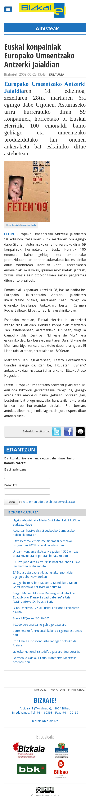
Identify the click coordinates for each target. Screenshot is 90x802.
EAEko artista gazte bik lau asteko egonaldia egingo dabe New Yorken (43, 574)
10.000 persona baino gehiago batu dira (40, 625)
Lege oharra (57, 690)
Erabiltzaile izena (15, 469)
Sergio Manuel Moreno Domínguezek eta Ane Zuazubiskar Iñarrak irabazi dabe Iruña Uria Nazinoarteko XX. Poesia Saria (44, 597)
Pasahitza (10, 485)
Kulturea (56, 74)
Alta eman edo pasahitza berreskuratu (49, 501)
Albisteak (47, 28)
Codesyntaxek (40, 795)
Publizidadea (76, 690)
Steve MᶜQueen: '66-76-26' (31, 618)
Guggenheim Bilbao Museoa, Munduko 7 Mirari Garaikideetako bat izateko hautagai (45, 585)
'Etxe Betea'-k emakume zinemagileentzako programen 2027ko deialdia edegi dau (42, 543)
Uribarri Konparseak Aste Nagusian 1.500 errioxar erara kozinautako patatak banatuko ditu (46, 553)
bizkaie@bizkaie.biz (45, 721)
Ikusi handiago (13, 225)
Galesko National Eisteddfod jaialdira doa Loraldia (46, 652)
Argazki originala (28, 225)
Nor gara (40, 690)
